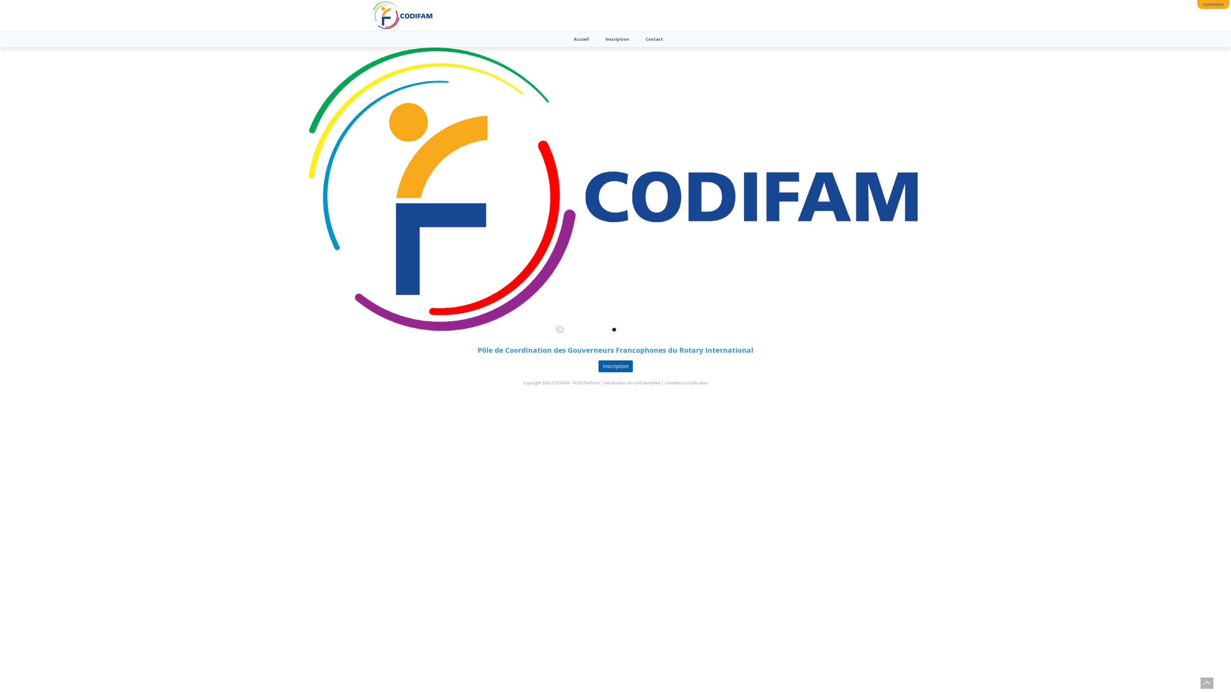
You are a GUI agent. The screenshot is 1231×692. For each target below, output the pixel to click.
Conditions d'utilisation (686, 383)
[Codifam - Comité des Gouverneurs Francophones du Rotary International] (403, 15)
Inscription (617, 39)
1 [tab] (615, 331)
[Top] (1207, 683)
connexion (1213, 4)
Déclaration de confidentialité (632, 383)
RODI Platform (586, 383)
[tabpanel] (615, 191)
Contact (654, 39)
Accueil (581, 39)
